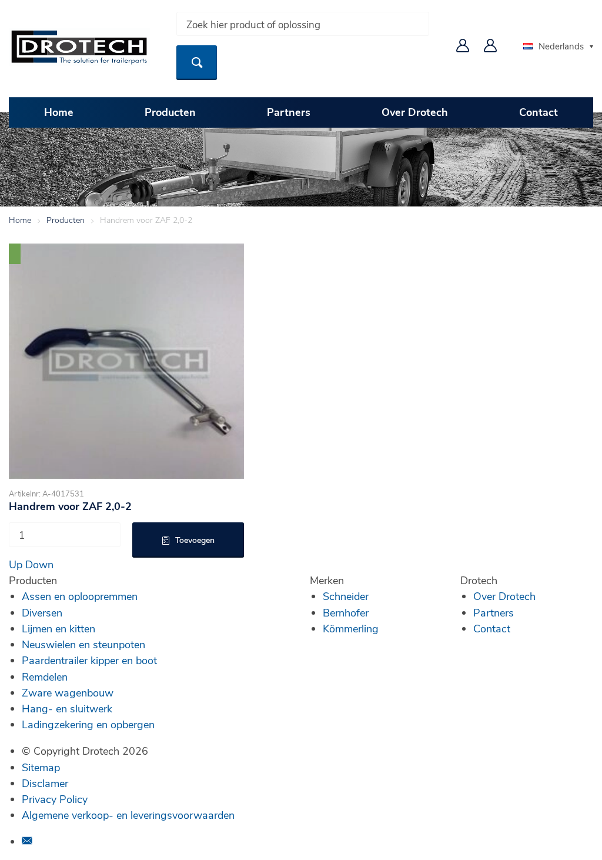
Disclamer (45, 783)
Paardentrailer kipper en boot (89, 660)
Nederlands (561, 46)
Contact (538, 112)
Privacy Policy (55, 799)
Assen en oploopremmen (80, 596)
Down (39, 564)
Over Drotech (415, 112)
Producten (170, 112)
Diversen (42, 612)
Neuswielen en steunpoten (83, 644)
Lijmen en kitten (58, 628)
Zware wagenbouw (67, 692)
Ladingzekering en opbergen (88, 724)
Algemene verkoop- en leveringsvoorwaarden (128, 815)
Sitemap (41, 767)
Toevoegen (195, 539)
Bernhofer (346, 612)
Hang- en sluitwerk (67, 708)
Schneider (346, 596)
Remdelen (45, 676)
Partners (288, 112)
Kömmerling (351, 628)
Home (58, 112)
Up (15, 564)
